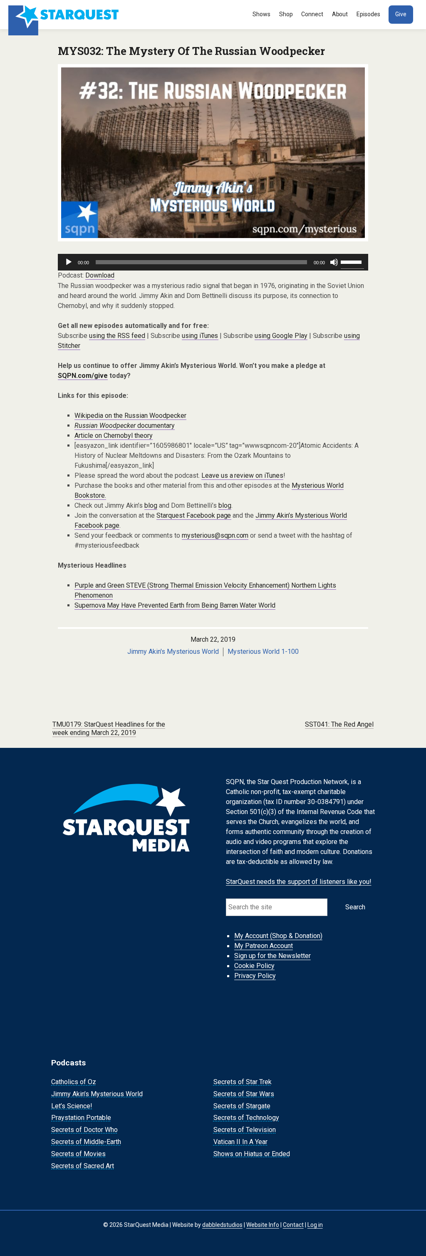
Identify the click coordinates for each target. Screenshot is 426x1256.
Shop (286, 14)
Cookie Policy (254, 966)
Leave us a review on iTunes (242, 475)
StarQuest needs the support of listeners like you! (299, 882)
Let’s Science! (71, 1106)
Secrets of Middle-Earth (86, 1142)
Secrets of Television (244, 1130)
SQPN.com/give (83, 376)
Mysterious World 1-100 (263, 651)
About (340, 14)
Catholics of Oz (73, 1082)
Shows (261, 14)
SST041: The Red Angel (339, 724)
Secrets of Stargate (241, 1106)
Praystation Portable (81, 1118)
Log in (315, 1224)
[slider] (352, 261)
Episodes (368, 14)
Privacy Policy (255, 976)
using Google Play (281, 336)
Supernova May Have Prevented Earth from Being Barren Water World (174, 605)
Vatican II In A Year (240, 1142)
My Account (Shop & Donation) (278, 936)
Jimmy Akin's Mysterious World (173, 651)
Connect (312, 14)
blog (150, 505)
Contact (293, 1224)
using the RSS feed (117, 336)
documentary (124, 425)
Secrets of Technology (246, 1118)
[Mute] (334, 262)
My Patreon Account (263, 946)
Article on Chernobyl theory (113, 435)
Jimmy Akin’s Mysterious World (97, 1094)
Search (355, 907)
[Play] (68, 262)
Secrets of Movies (78, 1154)
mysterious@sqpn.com (215, 535)
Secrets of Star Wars (243, 1094)
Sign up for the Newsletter (272, 956)
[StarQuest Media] (64, 14)
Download (99, 275)
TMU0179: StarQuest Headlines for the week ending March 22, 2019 (108, 728)
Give (400, 14)
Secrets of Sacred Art (82, 1166)
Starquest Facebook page (193, 515)
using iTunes (200, 336)
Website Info (262, 1224)
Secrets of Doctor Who (84, 1130)
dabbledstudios (222, 1224)
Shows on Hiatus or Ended (251, 1154)
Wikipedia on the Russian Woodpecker (130, 415)
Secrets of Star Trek (242, 1082)
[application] (213, 262)
